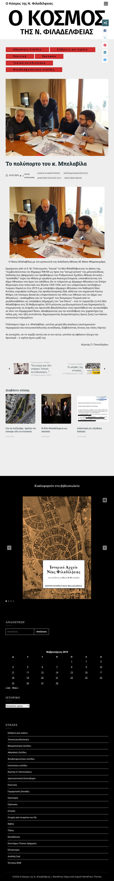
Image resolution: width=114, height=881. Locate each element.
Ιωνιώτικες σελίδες (17, 765)
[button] (9, 548)
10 (101, 666)
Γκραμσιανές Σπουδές (18, 791)
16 (86, 672)
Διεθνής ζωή (14, 856)
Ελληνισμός (13, 849)
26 (28, 683)
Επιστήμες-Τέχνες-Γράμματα (22, 843)
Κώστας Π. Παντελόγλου (20, 771)
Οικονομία (13, 797)
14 (57, 672)
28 (57, 683)
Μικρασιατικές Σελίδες (19, 745)
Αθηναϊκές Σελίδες (27, 49)
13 (42, 672)
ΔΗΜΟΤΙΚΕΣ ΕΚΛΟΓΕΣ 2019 (49, 178)
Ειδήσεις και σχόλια (72, 49)
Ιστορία (11, 810)
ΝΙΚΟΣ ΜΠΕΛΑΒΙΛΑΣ (73, 178)
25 (13, 683)
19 (28, 677)
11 (13, 672)
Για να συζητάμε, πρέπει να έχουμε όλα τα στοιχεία (21, 430)
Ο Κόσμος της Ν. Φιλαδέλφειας (29, 3)
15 (72, 672)
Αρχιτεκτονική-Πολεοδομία (21, 778)
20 (42, 677)
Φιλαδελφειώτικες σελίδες (34, 69)
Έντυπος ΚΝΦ (14, 862)
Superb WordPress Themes (88, 876)
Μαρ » (15, 687)
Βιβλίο (11, 823)
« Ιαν (8, 687)
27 (42, 683)
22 (72, 677)
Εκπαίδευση (14, 836)
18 (13, 677)
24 (101, 677)
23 (86, 677)
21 (57, 677)
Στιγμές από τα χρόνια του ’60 (22, 817)
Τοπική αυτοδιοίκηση (29, 63)
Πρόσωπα (49, 56)
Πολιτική (20, 56)
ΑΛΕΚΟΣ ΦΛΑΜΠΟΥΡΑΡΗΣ (48, 173)
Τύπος (11, 830)
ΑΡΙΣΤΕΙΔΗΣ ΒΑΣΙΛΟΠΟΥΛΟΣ (76, 173)
